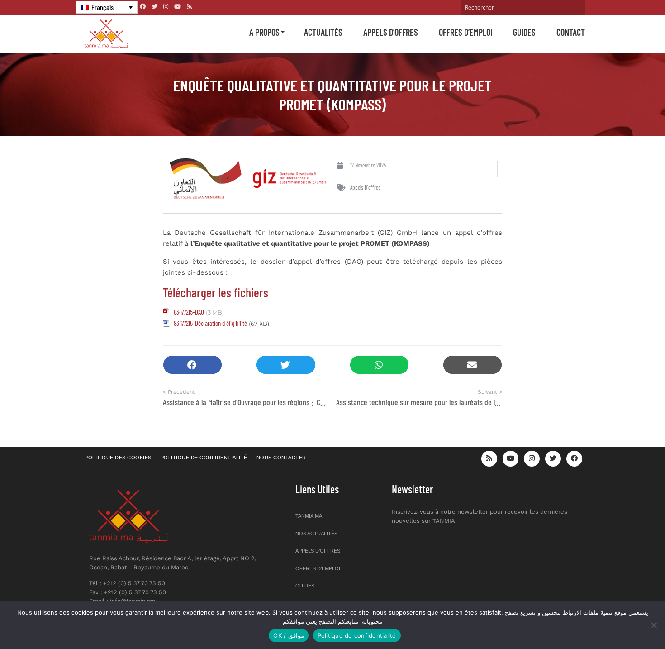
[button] (192, 365)
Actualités (323, 32)
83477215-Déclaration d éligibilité (210, 323)
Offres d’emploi (465, 32)
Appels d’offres (390, 32)
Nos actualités (316, 533)
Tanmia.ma (308, 516)
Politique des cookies (118, 457)
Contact (570, 32)
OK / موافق (288, 635)
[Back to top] (626, 621)
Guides (524, 32)
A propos (264, 32)
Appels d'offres (365, 187)
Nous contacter (281, 457)
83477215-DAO (189, 312)
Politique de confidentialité (204, 457)
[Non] (653, 625)
